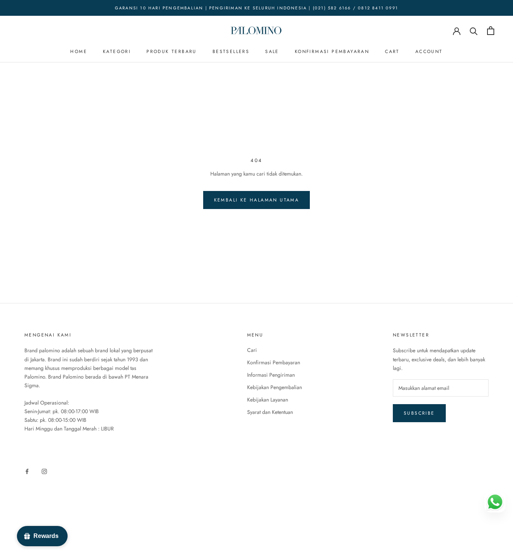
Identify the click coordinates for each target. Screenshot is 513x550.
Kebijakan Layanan (267, 399)
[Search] (474, 31)
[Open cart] (490, 30)
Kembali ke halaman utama (256, 200)
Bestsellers (231, 51)
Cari (252, 350)
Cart (392, 51)
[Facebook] (27, 471)
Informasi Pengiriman (271, 375)
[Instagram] (44, 471)
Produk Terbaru (171, 51)
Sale (272, 51)
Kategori (117, 51)
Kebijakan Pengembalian (274, 387)
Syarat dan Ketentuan (270, 412)
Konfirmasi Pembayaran (332, 51)
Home (78, 51)
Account (429, 51)
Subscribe (419, 413)
